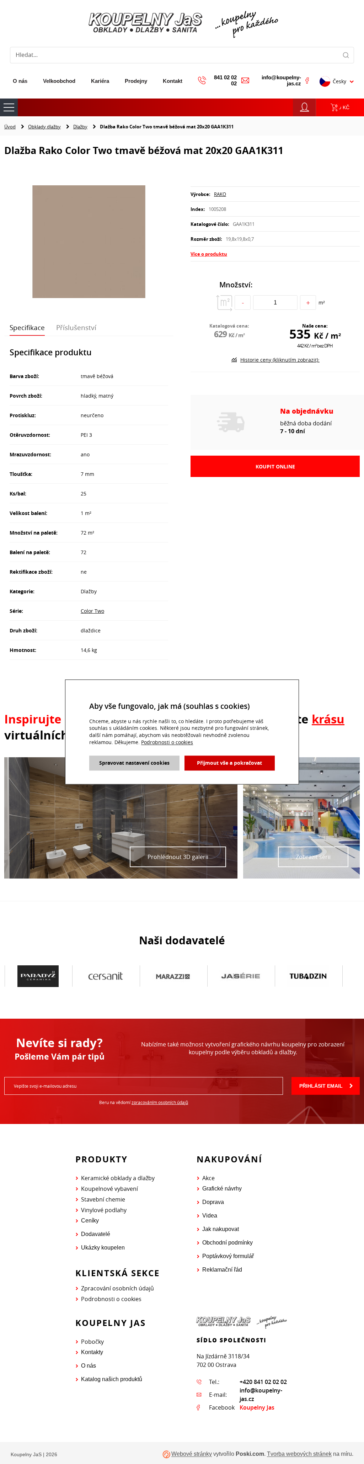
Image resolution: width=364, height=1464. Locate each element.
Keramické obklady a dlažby (118, 1178)
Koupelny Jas (257, 1407)
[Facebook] (307, 80)
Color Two (92, 611)
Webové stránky (191, 1454)
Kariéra (100, 81)
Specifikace (27, 327)
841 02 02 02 (225, 80)
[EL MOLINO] (308, 976)
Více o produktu (209, 254)
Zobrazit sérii (313, 857)
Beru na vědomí (143, 1102)
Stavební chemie (103, 1199)
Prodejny (136, 81)
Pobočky (92, 1342)
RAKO (220, 194)
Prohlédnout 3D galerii (178, 857)
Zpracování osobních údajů (117, 1288)
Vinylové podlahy (104, 1210)
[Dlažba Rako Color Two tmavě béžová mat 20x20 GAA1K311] (88, 242)
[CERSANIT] (38, 976)
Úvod (10, 126)
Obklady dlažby (44, 126)
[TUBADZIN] (240, 976)
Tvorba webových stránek (299, 1454)
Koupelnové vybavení (109, 1189)
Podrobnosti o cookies (111, 1299)
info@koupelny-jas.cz (281, 80)
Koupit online (275, 466)
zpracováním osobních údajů (160, 1102)
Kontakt (172, 81)
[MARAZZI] (105, 976)
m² (321, 302)
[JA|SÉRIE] (173, 976)
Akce (208, 1178)
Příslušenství (76, 327)
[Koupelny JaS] (182, 23)
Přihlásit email (321, 1086)
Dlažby (80, 126)
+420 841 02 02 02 (263, 1382)
